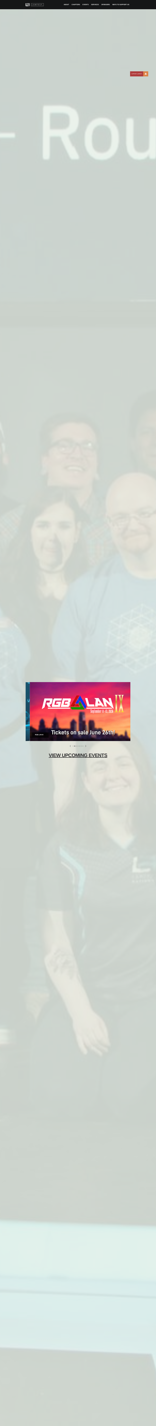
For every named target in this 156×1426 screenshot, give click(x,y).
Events (86, 4)
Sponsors (105, 4)
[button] (145, 73)
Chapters (76, 4)
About (66, 4)
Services (95, 4)
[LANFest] (35, 5)
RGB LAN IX (35, 735)
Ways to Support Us (120, 4)
